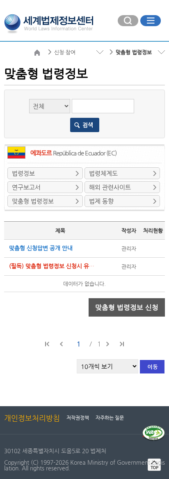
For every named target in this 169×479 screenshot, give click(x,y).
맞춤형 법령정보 (33, 201)
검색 (87, 124)
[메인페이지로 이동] (48, 23)
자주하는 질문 (110, 418)
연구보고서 (26, 187)
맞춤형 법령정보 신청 (126, 307)
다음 (107, 344)
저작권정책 (77, 418)
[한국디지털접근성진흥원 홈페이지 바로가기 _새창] (153, 428)
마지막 (121, 344)
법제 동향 (101, 201)
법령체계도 (103, 173)
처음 (47, 344)
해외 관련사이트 (110, 187)
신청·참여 (64, 52)
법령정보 (23, 173)
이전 (61, 344)
